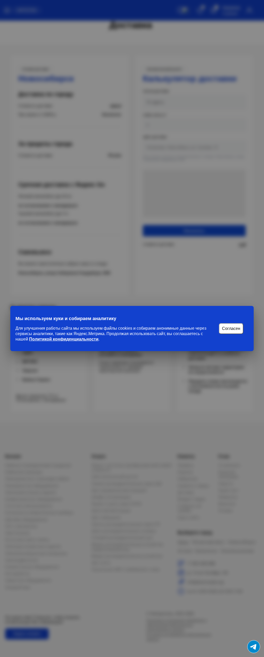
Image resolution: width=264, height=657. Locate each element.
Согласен (231, 328)
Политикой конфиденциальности (63, 339)
